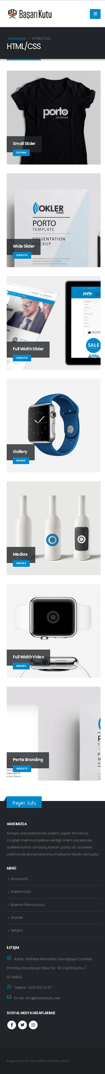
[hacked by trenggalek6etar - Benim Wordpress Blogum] (21, 14)
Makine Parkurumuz (28, 904)
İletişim (17, 930)
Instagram (33, 1025)
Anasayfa (17, 38)
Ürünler (17, 917)
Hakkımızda (21, 891)
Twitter (22, 1025)
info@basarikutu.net (42, 998)
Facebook (11, 1025)
